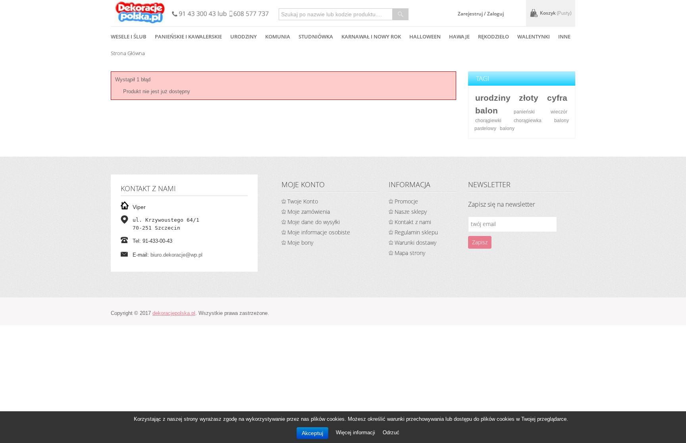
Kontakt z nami (413, 222)
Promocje (406, 201)
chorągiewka (527, 120)
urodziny (493, 97)
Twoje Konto (302, 201)
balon (486, 110)
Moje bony (300, 242)
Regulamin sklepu (416, 232)
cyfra (557, 97)
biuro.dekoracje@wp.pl (176, 255)
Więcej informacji (356, 432)
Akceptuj (312, 433)
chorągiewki (488, 120)
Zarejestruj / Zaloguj (481, 13)
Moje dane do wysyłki (313, 222)
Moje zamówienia (308, 211)
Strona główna (128, 53)
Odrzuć (391, 432)
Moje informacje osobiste (318, 232)
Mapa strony (410, 253)
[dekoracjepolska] (140, 11)
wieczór (559, 111)
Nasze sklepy (411, 211)
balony (507, 128)
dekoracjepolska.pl (173, 313)
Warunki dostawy (415, 242)
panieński (524, 111)
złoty (528, 97)
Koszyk (555, 13)
